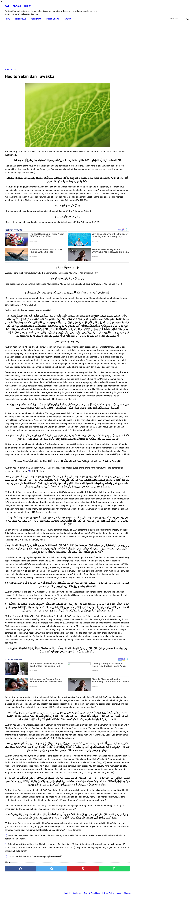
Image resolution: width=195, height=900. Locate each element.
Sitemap (127, 893)
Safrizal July (18, 6)
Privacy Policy (108, 893)
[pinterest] (83, 868)
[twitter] (175, 10)
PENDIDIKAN (20, 19)
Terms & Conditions (92, 893)
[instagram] (187, 10)
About (119, 893)
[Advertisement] (67, 45)
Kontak (67, 893)
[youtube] (181, 10)
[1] (6, 835)
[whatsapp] (114, 868)
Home (7, 19)
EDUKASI (68, 19)
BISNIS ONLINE (52, 19)
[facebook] (169, 10)
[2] (6, 457)
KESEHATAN (36, 19)
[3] (30, 471)
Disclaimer (77, 893)
